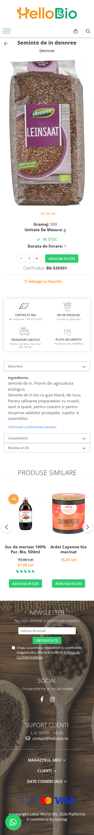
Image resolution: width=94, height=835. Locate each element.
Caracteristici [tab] (18, 438)
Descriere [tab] (15, 366)
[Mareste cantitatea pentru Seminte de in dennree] (37, 258)
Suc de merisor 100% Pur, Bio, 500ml (25, 549)
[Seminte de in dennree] (47, 133)
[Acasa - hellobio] (47, 13)
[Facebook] (41, 699)
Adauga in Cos (62, 258)
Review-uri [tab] (18, 447)
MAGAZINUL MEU (45, 760)
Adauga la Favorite (45, 281)
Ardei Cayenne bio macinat (68, 549)
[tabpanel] (47, 133)
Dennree (47, 50)
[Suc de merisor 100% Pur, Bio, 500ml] (25, 513)
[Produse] (7, 32)
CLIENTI (45, 770)
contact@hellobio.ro (49, 738)
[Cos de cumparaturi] (75, 31)
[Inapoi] (4, 43)
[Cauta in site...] (88, 31)
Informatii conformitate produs (32, 427)
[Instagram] (52, 699)
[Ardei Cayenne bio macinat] (68, 513)
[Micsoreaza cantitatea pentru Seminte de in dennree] (21, 258)
